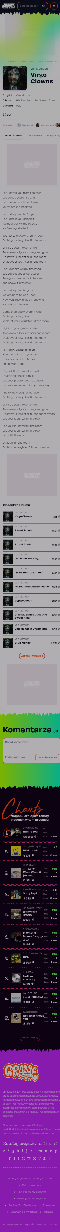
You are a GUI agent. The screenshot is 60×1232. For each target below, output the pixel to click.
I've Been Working (26, 559)
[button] (54, 6)
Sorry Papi (30, 893)
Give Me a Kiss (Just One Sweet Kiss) (31, 616)
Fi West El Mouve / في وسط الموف (33, 936)
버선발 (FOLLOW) (33, 997)
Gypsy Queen (23, 601)
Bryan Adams (30, 828)
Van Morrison (26, 61)
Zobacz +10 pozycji (32, 656)
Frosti (39, 908)
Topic (26, 890)
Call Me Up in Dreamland (31, 629)
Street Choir (23, 545)
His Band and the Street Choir (36, 100)
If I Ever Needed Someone (32, 587)
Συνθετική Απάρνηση (29, 978)
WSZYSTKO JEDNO (30, 914)
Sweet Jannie (23, 531)
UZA (26, 957)
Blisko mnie (30, 851)
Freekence (29, 929)
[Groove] (8, 6)
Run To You (30, 832)
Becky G (36, 890)
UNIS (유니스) (29, 865)
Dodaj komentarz (47, 758)
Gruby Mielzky (30, 847)
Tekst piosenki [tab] (13, 136)
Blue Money (22, 643)
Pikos (26, 972)
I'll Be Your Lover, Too (28, 573)
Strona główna (9, 61)
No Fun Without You (33, 1017)
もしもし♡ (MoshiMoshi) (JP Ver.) (32, 872)
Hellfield (27, 908)
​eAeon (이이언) (30, 1012)
